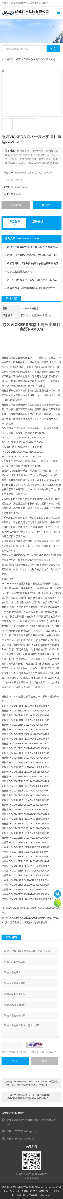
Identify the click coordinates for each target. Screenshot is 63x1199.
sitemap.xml (45, 1195)
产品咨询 (16, 205)
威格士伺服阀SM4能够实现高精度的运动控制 (32, 246)
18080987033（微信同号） (57, 894)
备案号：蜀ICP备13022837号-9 (36, 1191)
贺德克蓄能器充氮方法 (19, 271)
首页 (18, 59)
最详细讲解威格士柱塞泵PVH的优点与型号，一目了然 (33, 279)
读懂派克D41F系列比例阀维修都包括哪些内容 (32, 263)
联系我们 (47, 205)
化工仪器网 (32, 1195)
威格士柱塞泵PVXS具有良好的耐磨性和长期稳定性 (33, 255)
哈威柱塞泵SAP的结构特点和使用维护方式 (31, 288)
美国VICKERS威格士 (46, 59)
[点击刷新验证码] (34, 1045)
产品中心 (28, 59)
